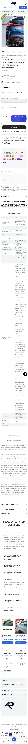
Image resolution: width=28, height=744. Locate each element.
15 (20, 51)
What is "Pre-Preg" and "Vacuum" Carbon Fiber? (12, 573)
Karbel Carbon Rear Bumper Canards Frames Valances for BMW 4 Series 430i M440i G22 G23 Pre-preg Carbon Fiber (13, 64)
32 (20, 52)
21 (7, 52)
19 (25, 51)
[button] (14, 88)
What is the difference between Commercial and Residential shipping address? (12, 609)
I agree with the (12, 123)
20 (6, 52)
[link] (12, 620)
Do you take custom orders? (11, 594)
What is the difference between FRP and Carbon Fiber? (12, 566)
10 (14, 51)
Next (25, 632)
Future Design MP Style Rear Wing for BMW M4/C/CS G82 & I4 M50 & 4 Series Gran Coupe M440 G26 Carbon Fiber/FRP (21, 636)
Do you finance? (8, 579)
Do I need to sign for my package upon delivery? (12, 601)
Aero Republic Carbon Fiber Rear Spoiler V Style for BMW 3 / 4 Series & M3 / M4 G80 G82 (7, 636)
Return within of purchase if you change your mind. (14, 142)
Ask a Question (9, 180)
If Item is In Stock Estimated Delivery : (11, 137)
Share (25, 131)
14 (19, 51)
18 (24, 51)
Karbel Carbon (22, 207)
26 (13, 52)
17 (23, 51)
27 (14, 52)
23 (9, 52)
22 (8, 52)
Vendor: (3, 112)
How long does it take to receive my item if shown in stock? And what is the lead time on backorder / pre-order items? (13, 557)
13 (18, 51)
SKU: (2, 108)
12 (17, 51)
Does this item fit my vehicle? (11, 533)
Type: (2, 110)
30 (18, 52)
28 (15, 52)
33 (21, 52)
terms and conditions (16, 123)
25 (12, 52)
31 (19, 52)
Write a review (4, 70)
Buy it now (14, 127)
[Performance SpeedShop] (13, 4)
